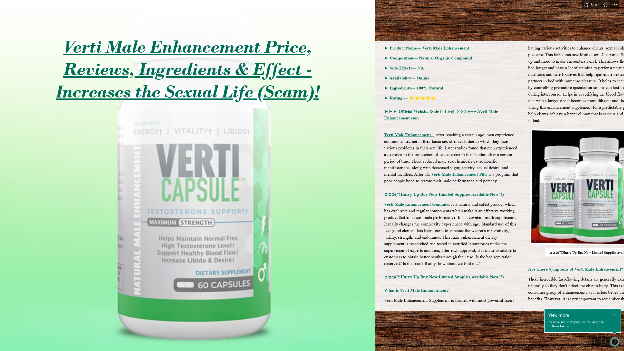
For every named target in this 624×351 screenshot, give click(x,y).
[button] (591, 4)
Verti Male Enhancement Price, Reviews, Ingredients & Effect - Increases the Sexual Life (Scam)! (187, 69)
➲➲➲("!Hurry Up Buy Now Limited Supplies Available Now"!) (444, 194)
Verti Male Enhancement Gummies (417, 204)
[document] (312, 175)
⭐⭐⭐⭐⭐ (422, 98)
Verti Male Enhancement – (409, 134)
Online (423, 78)
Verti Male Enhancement (445, 48)
